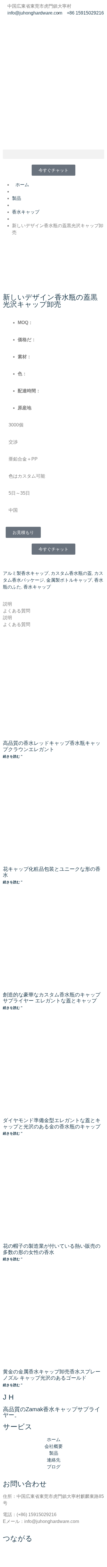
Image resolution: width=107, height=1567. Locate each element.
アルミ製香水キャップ (26, 573)
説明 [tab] (7, 604)
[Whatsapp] (25, 28)
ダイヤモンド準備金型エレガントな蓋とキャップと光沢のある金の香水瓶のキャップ (51, 1123)
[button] (53, 154)
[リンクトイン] (10, 28)
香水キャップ (37, 586)
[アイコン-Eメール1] (41, 28)
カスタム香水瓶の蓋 (71, 573)
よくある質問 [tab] (16, 610)
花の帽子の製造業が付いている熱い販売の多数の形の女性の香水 (51, 1249)
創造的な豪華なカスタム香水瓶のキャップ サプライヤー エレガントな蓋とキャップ (51, 998)
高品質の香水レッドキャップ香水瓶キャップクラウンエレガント (51, 746)
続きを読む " (13, 756)
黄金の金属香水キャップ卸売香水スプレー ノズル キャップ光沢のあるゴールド (51, 1375)
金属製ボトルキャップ (69, 580)
